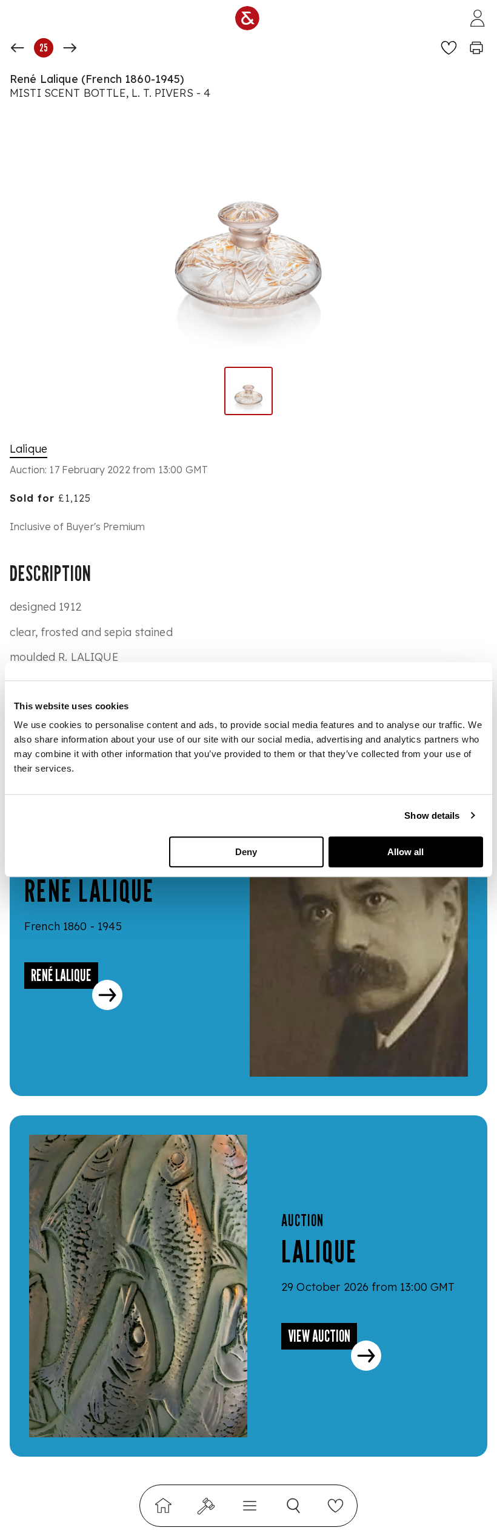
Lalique (28, 449)
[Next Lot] (69, 48)
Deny (246, 852)
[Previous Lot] (17, 48)
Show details (431, 815)
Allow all (405, 852)
